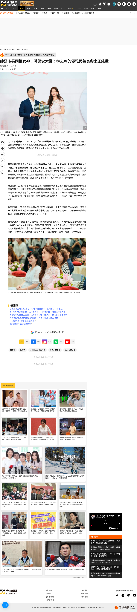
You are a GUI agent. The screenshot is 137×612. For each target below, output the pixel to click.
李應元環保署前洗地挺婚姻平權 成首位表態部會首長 (72, 438)
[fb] (95, 4)
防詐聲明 (49, 590)
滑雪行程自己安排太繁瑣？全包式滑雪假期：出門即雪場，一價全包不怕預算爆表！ (65, 477)
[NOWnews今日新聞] (9, 3)
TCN (46, 13)
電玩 (69, 8)
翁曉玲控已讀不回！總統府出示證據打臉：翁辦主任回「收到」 (43, 438)
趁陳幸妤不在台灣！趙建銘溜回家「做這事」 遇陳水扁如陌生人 (14, 410)
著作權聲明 (50, 600)
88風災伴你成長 (23, 13)
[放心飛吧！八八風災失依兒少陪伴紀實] (27, 3)
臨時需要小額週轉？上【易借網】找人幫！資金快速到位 (72, 410)
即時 (14, 8)
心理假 (66, 13)
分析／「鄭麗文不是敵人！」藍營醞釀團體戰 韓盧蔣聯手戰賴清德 (14, 504)
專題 (28, 8)
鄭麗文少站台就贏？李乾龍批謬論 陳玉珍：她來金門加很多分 (43, 410)
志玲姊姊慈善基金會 (37, 350)
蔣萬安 (12, 350)
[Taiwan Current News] (114, 4)
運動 (42, 8)
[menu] (2, 8)
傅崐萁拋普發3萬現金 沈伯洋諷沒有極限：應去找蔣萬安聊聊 (43, 503)
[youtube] (109, 4)
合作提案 (84, 596)
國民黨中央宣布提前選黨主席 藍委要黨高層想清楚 (65, 569)
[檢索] (129, 4)
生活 (63, 8)
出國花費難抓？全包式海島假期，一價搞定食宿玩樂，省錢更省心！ (71, 504)
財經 (56, 8)
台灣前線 (55, 13)
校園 (99, 8)
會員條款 (84, 590)
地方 (93, 8)
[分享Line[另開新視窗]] (2, 148)
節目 (86, 8)
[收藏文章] (2, 172)
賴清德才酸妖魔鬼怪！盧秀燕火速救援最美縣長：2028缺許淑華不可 (21, 477)
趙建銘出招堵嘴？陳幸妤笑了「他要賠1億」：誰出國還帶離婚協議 (14, 533)
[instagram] (99, 4)
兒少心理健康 (55, 350)
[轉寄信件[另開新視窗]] (2, 154)
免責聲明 (49, 593)
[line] (104, 4)
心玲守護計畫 (70, 350)
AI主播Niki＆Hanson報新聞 (83, 13)
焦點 (7, 8)
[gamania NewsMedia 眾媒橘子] (124, 607)
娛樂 (35, 8)
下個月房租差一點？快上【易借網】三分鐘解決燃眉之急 (14, 438)
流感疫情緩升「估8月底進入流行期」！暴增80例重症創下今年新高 (21, 570)
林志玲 (22, 350)
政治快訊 (25, 50)
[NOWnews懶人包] (119, 4)
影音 (79, 8)
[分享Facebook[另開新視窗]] (2, 142)
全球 (49, 8)
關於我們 (84, 593)
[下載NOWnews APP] (124, 4)
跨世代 (36, 13)
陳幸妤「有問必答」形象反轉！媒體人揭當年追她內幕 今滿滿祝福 (71, 532)
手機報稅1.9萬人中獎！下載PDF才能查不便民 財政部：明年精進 (43, 532)
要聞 (22, 8)
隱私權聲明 (50, 596)
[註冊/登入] (134, 4)
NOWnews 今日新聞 (7, 50)
